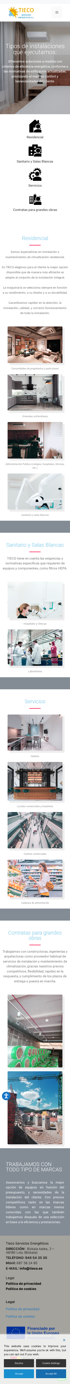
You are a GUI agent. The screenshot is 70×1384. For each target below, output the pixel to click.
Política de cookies (21, 1289)
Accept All (51, 1373)
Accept (19, 1373)
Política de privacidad (23, 1284)
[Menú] (57, 12)
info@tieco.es (31, 1268)
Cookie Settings (51, 1363)
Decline (19, 1363)
